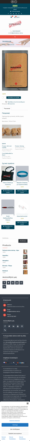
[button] (27, 403)
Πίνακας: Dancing (19, 146)
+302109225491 (16, 31)
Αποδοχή (15, 425)
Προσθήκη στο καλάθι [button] (8, 191)
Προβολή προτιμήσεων (15, 433)
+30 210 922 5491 (11, 316)
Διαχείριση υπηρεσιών (15, 420)
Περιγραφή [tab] (7, 108)
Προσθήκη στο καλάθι (13, 97)
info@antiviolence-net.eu (13, 311)
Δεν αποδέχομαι (15, 429)
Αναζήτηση (5, 238)
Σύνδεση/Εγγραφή (16, 11)
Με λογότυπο (11, 44)
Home (3, 44)
